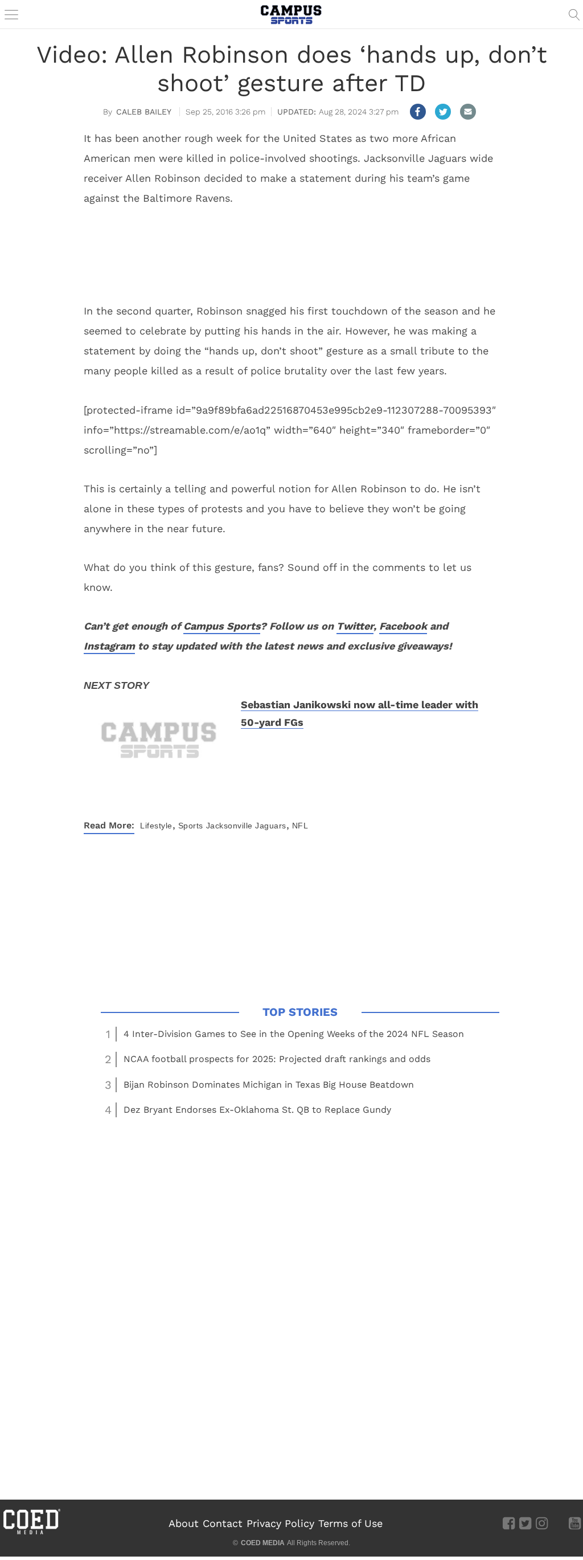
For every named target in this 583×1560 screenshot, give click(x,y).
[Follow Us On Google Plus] (558, 1523)
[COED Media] (31, 1533)
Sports (190, 825)
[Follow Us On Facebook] (509, 1523)
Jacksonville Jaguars (246, 825)
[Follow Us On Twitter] (525, 1523)
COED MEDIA (263, 1543)
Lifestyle (156, 825)
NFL (300, 825)
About (184, 1523)
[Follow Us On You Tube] (575, 1523)
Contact (223, 1523)
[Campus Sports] (291, 14)
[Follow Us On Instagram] (542, 1523)
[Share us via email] (468, 112)
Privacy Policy (280, 1523)
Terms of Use (350, 1523)
